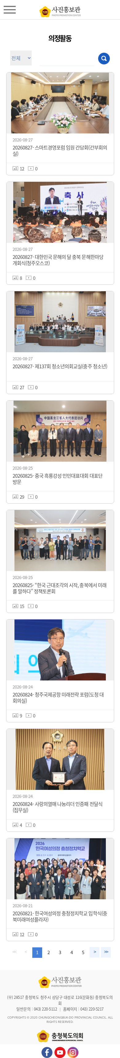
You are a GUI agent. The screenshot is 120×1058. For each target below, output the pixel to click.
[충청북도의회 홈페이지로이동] (59, 10)
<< (14, 952)
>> (106, 952)
